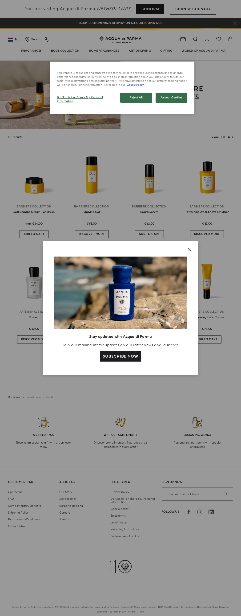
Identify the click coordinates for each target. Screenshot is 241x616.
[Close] (190, 250)
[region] (122, 88)
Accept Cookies (171, 97)
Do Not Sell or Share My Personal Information (80, 99)
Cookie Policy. (135, 85)
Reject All (136, 97)
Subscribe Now (120, 356)
